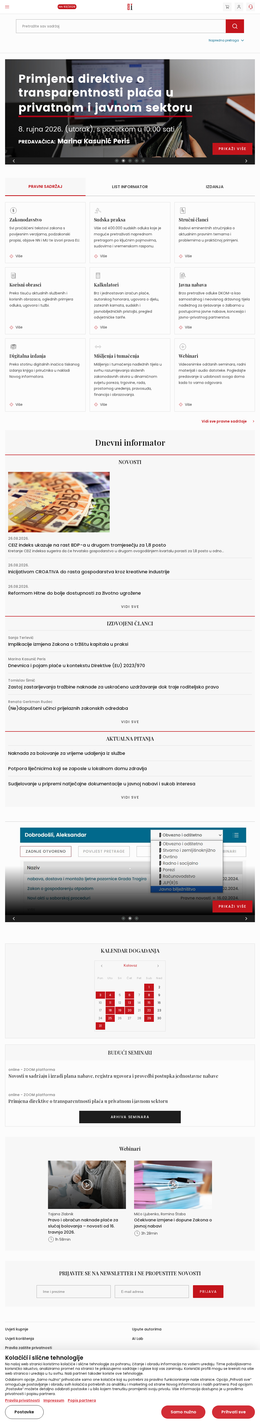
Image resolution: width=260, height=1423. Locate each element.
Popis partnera (82, 1400)
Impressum (53, 1400)
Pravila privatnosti (22, 1400)
